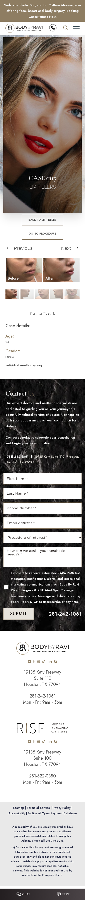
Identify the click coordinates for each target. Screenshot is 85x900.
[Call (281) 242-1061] (53, 28)
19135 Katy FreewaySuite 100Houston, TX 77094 (42, 758)
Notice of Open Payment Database (52, 813)
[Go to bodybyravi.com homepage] (23, 28)
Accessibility (16, 813)
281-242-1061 (65, 613)
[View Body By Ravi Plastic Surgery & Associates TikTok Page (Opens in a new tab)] (44, 662)
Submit (18, 614)
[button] (76, 28)
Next (66, 248)
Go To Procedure (42, 234)
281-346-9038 (54, 841)
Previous (22, 248)
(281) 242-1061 (17, 456)
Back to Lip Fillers (42, 220)
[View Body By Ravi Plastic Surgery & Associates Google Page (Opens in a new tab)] (55, 662)
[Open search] (65, 28)
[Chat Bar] (42, 893)
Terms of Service (38, 808)
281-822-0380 (42, 776)
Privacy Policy (61, 808)
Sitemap (18, 808)
